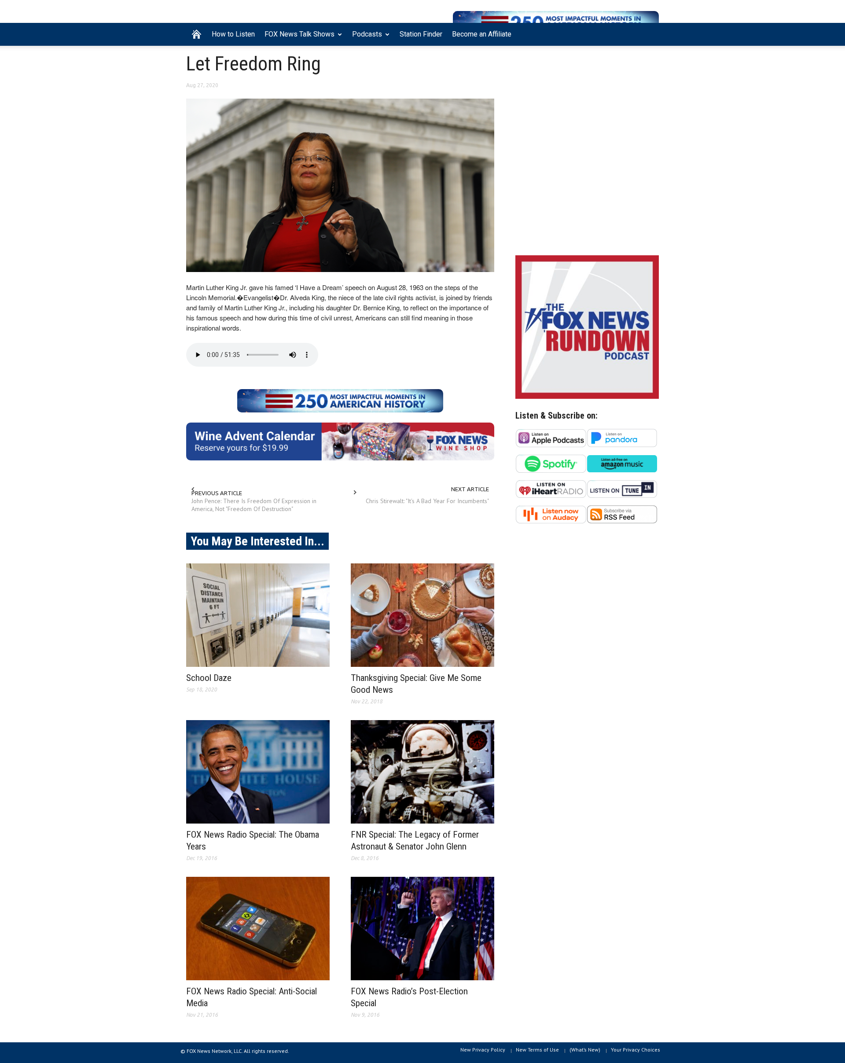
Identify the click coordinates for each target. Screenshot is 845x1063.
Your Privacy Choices (635, 1049)
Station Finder (421, 34)
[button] (650, 33)
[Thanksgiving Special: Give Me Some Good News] (422, 615)
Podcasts (364, 38)
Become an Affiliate (481, 34)
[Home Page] (196, 34)
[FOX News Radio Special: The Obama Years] (258, 772)
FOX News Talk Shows (297, 38)
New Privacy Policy (482, 1049)
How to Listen (233, 34)
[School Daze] (258, 615)
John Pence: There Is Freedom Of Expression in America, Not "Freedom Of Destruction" (253, 505)
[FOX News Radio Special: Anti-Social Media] (258, 928)
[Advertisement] (587, 172)
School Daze (208, 678)
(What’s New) (584, 1049)
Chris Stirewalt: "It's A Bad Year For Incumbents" (427, 501)
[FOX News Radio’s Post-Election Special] (422, 928)
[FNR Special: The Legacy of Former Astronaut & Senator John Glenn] (422, 772)
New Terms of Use (537, 1049)
